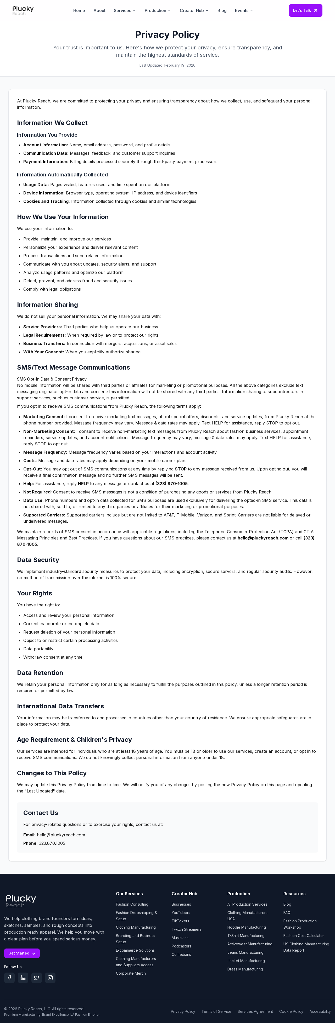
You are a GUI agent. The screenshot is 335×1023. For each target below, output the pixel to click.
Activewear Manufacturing (249, 944)
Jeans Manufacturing (245, 952)
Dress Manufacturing (245, 969)
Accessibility (320, 1011)
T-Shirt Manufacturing (246, 935)
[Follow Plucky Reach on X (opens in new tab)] (36, 978)
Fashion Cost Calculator (303, 935)
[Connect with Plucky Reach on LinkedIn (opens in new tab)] (23, 978)
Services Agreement (255, 1011)
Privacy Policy (183, 1011)
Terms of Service (216, 1011)
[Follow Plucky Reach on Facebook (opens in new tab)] (9, 978)
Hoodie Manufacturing (246, 927)
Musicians (180, 937)
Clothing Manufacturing (136, 927)
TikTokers (180, 921)
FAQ (287, 912)
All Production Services (247, 904)
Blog (287, 904)
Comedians (181, 954)
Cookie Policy (291, 1011)
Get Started (18, 953)
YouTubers (181, 912)
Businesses (181, 904)
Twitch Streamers (187, 929)
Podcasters (181, 946)
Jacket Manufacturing (246, 960)
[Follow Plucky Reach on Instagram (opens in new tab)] (50, 978)
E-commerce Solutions (135, 950)
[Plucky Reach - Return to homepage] (21, 900)
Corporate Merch (131, 973)
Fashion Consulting (132, 904)
